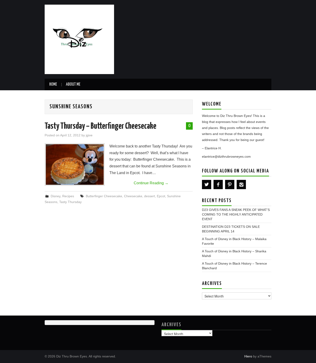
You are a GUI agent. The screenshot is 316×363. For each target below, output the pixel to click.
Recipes (68, 196)
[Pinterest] (229, 184)
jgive (89, 135)
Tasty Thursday (70, 202)
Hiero (248, 356)
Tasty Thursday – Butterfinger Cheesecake (100, 126)
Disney (55, 196)
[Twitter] (206, 184)
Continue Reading (151, 183)
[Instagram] (241, 184)
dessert (149, 196)
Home (53, 84)
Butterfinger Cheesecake (104, 196)
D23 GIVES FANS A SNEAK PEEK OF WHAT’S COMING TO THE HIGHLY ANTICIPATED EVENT (236, 214)
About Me (73, 84)
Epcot (161, 196)
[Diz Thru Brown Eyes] (79, 39)
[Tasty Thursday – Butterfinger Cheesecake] (75, 164)
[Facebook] (218, 184)
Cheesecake (133, 196)
